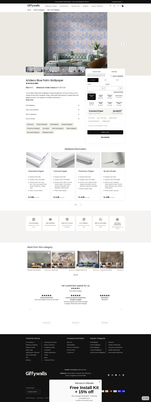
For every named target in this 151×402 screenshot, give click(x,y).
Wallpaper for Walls (47, 132)
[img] (75, 288)
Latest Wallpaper (95, 345)
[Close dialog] (99, 366)
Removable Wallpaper (33, 132)
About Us (69, 342)
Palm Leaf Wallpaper (53, 10)
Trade (46, 355)
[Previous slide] (70, 205)
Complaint (47, 350)
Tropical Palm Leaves (106, 270)
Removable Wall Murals (116, 352)
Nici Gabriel (46, 128)
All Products (30, 124)
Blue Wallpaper (54, 124)
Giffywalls (32, 398)
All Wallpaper (94, 342)
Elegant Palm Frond (81, 270)
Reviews (28, 360)
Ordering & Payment (50, 342)
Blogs (45, 357)
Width (89, 84)
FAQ (27, 357)
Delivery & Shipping (31, 345)
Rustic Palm (55, 270)
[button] (51, 6)
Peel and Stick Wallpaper (97, 352)
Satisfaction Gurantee (32, 352)
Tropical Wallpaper (96, 350)
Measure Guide (30, 347)
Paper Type (29, 350)
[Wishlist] (118, 5)
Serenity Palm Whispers (34, 270)
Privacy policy (40, 398)
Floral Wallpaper (95, 347)
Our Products (30, 342)
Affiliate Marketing (49, 352)
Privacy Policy (71, 350)
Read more (29, 100)
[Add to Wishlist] (49, 253)
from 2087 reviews (75, 291)
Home (29, 10)
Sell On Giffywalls (31, 355)
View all (75, 275)
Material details (118, 92)
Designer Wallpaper (67, 124)
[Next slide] (81, 205)
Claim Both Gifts (84, 395)
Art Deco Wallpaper (42, 124)
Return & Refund (49, 345)
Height (107, 84)
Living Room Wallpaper (33, 128)
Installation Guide (49, 347)
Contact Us (70, 352)
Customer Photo (49, 360)
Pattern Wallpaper (39, 10)
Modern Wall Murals (114, 345)
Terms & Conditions (73, 347)
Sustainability (71, 345)
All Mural (111, 342)
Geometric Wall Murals (115, 347)
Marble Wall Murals (114, 350)
